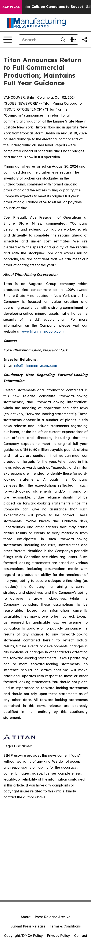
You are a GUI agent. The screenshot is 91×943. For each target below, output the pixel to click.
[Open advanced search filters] (73, 39)
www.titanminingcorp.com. (42, 331)
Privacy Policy (58, 935)
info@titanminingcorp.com (35, 365)
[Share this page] (85, 39)
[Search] (63, 39)
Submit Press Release (28, 926)
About (25, 917)
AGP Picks (11, 7)
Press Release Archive (52, 917)
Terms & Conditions (65, 926)
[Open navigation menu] (7, 39)
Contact (80, 935)
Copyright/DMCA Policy (23, 935)
